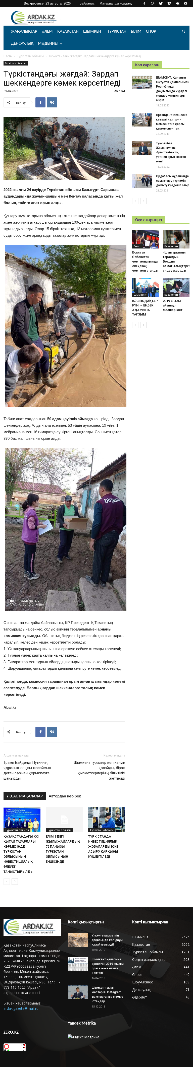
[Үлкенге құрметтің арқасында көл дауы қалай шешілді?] (78, 940)
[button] (183, 31)
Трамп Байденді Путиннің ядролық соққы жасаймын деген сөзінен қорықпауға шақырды (27, 770)
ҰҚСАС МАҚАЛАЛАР (25, 796)
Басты (8, 56)
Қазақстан (68, 31)
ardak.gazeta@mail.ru (21, 1008)
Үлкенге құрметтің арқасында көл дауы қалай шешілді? (107, 940)
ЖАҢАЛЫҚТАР (24, 31)
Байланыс (87, 3)
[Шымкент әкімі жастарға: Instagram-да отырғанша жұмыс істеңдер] (78, 992)
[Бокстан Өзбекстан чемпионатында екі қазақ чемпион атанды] (145, 239)
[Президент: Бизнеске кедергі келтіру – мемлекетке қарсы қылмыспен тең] (142, 120)
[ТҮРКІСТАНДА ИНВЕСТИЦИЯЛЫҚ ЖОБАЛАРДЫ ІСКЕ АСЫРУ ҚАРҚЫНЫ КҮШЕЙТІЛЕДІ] (106, 819)
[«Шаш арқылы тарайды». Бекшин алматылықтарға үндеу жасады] (176, 239)
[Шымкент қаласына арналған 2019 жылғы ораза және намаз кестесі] (78, 964)
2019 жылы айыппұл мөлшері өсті (173, 305)
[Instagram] (152, 3)
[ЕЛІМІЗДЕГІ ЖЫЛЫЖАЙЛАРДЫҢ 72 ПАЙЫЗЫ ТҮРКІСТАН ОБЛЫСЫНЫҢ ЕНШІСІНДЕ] (64, 819)
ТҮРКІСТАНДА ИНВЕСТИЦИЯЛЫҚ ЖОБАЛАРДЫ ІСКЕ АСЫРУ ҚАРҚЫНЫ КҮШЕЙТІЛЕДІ (103, 846)
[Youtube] (185, 3)
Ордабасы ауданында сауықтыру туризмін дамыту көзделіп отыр (172, 180)
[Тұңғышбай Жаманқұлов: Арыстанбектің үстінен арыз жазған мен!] (142, 148)
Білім (136, 31)
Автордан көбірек (65, 796)
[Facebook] (144, 3)
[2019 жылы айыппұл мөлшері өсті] (176, 287)
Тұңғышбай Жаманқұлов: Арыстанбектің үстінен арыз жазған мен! (171, 152)
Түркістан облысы (30, 56)
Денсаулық (22, 43)
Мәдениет (48, 43)
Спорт (152, 31)
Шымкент (93, 31)
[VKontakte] (177, 3)
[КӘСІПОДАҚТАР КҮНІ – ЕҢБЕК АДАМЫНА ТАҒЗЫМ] (145, 287)
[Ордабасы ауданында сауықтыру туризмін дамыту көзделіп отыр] (142, 181)
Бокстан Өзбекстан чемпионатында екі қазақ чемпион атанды (145, 261)
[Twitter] (161, 3)
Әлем (47, 31)
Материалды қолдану (116, 3)
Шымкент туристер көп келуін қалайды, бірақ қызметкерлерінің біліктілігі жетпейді (99, 770)
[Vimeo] (169, 3)
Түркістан (117, 31)
